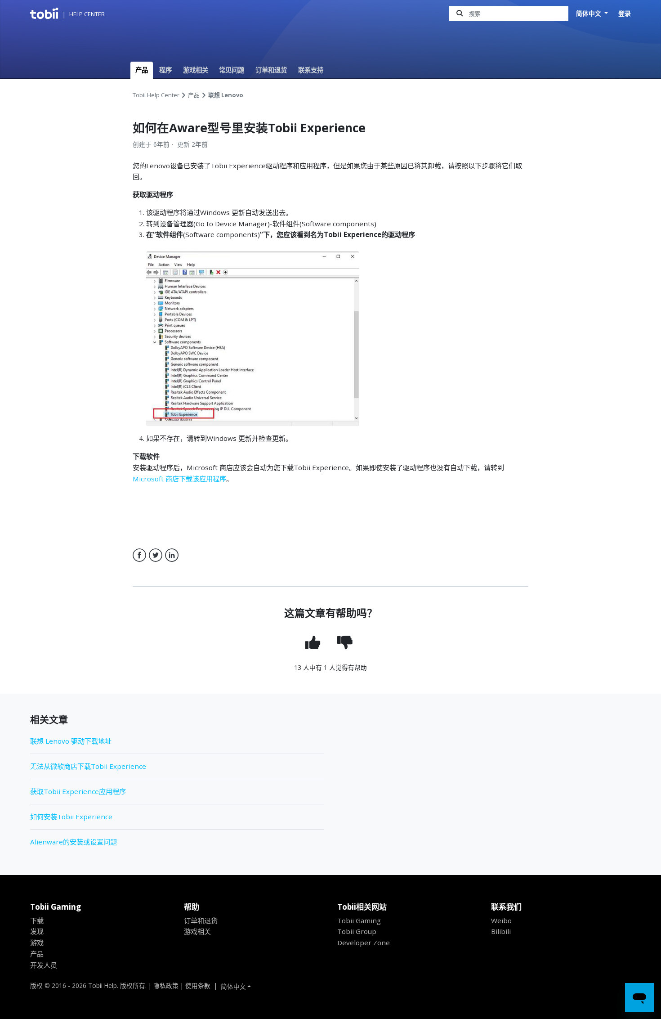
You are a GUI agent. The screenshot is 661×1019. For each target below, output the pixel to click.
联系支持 (310, 70)
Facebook (139, 555)
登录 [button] (624, 13)
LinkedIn (172, 555)
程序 (165, 70)
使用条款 (197, 985)
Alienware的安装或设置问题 (73, 841)
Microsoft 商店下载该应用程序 (179, 478)
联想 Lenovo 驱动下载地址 (71, 740)
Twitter (155, 555)
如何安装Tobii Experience (71, 816)
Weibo (501, 920)
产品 (141, 70)
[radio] (314, 643)
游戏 (37, 942)
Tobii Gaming (359, 920)
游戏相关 (195, 70)
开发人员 (43, 965)
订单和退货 (271, 70)
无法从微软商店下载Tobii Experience (88, 766)
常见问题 (231, 70)
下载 (37, 920)
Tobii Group (356, 931)
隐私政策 (166, 985)
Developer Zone (363, 942)
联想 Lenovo (225, 95)
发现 (37, 931)
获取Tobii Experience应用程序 (78, 791)
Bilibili (501, 931)
